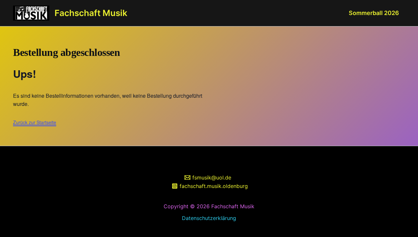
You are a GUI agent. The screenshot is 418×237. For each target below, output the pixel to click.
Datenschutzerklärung (209, 218)
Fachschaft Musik (91, 13)
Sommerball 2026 (374, 12)
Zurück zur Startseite (34, 122)
